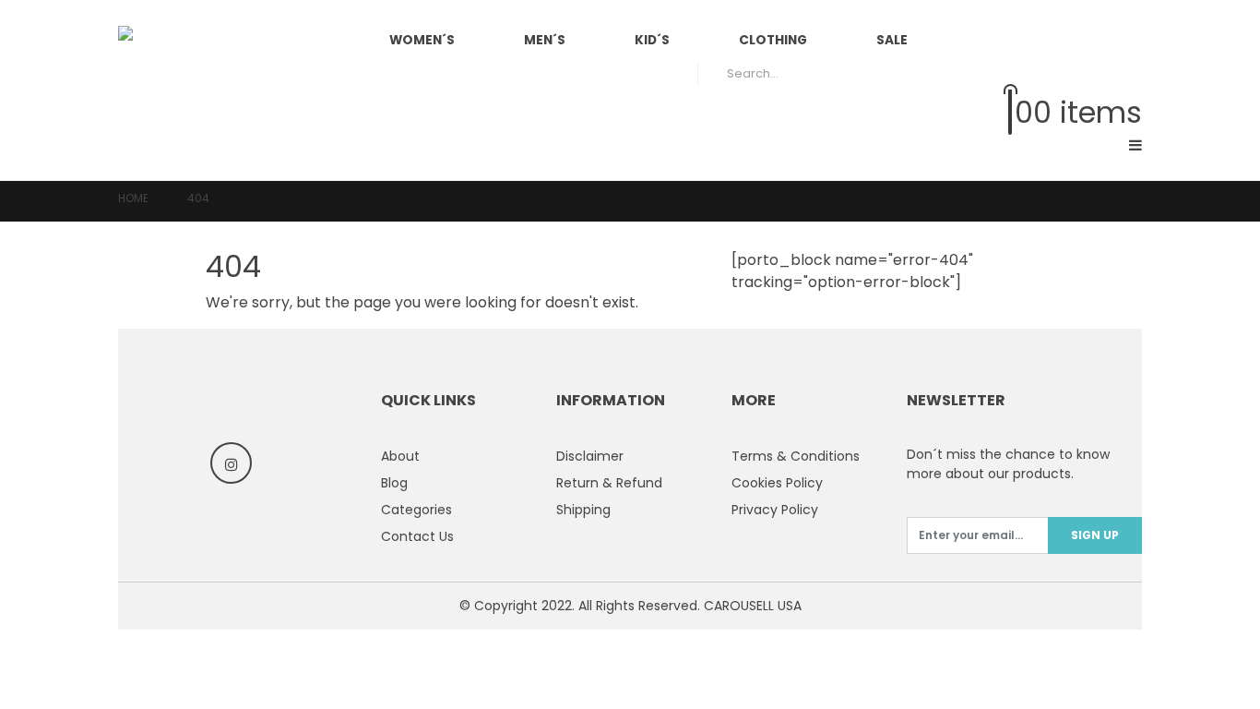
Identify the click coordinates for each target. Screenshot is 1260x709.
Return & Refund (609, 483)
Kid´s (652, 40)
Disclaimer (590, 456)
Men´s (544, 40)
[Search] (1115, 74)
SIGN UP (1095, 535)
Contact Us (417, 536)
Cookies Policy (777, 483)
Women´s (422, 40)
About (400, 456)
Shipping (583, 509)
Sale (892, 40)
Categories (416, 509)
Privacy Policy (774, 509)
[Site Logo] (210, 90)
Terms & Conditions (795, 456)
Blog (394, 483)
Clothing (773, 40)
